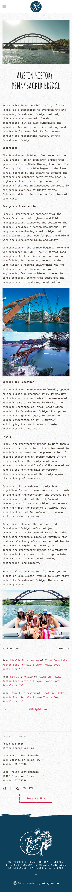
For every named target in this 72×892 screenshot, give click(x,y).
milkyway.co (50, 883)
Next (62, 648)
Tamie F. (16, 693)
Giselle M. (17, 660)
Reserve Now (35, 798)
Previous (12, 648)
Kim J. (14, 676)
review (34, 660)
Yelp (22, 669)
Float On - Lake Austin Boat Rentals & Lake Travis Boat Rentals (35, 665)
